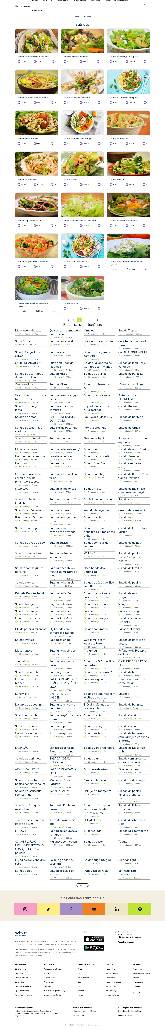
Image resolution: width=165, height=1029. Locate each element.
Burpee (46, 973)
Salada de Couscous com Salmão (28, 792)
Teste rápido (137, 969)
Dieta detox (19, 982)
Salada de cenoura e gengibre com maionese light (99, 531)
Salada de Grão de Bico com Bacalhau (99, 584)
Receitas (77, 16)
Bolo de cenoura (112, 973)
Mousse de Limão (112, 969)
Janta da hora (24, 661)
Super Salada (93, 831)
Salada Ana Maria (61, 618)
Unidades (136, 986)
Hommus (21, 463)
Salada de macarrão (97, 456)
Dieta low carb (20, 969)
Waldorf (89, 553)
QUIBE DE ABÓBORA (28, 363)
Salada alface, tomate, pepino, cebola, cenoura (30, 782)
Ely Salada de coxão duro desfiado (97, 408)
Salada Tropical (128, 330)
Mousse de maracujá (113, 982)
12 (97, 320)
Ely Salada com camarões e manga (62, 630)
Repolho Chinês (59, 791)
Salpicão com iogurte (29, 528)
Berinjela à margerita (97, 791)
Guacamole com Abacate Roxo (94, 641)
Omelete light (24, 384)
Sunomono (57, 463)
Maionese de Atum (96, 769)
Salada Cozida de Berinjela (129, 620)
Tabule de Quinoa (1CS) (99, 417)
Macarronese (23, 650)
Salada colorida (60, 438)
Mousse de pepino (27, 449)
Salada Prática (24, 639)
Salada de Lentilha (27, 672)
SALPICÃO (21, 488)
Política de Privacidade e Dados (84, 1011)
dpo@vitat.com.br (125, 1015)
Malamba (90, 650)
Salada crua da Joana (29, 553)
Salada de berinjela (62, 341)
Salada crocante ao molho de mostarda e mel (63, 571)
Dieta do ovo (20, 973)
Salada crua (126, 499)
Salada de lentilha (130, 568)
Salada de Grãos (129, 427)
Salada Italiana (128, 406)
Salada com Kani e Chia (65, 499)
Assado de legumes (96, 510)
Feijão (80, 973)
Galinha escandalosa (28, 733)
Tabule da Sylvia (94, 438)
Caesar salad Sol (129, 629)
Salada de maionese (63, 488)
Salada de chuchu (95, 517)
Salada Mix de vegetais (133, 831)
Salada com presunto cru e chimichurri (132, 760)
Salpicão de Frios (26, 726)
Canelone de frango (62, 456)
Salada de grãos (25, 417)
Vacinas (136, 977)
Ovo (79, 982)
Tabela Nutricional (86, 964)
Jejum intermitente (22, 990)
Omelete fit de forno (97, 780)
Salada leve (57, 352)
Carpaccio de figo (129, 611)
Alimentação (20, 964)
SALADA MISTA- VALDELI (60, 695)
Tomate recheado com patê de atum (29, 821)
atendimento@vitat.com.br (132, 937)
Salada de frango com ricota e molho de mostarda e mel (98, 809)
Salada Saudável (95, 463)
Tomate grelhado (95, 427)
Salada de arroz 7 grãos (133, 449)
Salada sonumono (96, 629)
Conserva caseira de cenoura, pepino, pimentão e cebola (28, 477)
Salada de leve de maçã (65, 449)
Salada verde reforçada (99, 747)
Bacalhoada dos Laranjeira (94, 569)
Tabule (88, 611)
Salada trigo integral (97, 860)
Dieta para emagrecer (23, 986)
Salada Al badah (26, 715)
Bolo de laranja (111, 986)
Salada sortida (93, 733)
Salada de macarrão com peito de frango (63, 530)
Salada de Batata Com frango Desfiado (133, 476)
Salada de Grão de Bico (30, 542)
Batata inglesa (83, 977)
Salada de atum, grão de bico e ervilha (29, 375)
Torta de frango (111, 990)
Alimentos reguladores (23, 995)
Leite (79, 986)
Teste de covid (138, 982)
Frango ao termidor (27, 618)
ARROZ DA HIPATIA (27, 769)
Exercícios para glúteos (52, 995)
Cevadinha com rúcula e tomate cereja (30, 397)
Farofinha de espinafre (98, 341)
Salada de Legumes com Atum (97, 354)
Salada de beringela (28, 758)
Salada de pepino (129, 582)
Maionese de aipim (130, 384)
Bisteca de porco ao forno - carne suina (62, 749)
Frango (80, 995)
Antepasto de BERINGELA (127, 397)
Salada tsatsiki (59, 510)
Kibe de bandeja (128, 769)
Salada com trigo (95, 474)
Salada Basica (59, 542)
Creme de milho (111, 977)
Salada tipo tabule (96, 604)
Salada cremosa (25, 582)
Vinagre (123, 604)
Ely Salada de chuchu (98, 499)
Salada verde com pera (133, 780)
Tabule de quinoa (95, 679)
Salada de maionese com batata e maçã (131, 490)
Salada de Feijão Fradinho (25, 501)
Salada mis (125, 517)
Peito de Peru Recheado (30, 593)
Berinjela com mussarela (127, 872)
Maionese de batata (28, 330)
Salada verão (92, 449)
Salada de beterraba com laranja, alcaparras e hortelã (133, 736)
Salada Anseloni (129, 456)
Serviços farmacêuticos (141, 973)
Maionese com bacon (63, 841)
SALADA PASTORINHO (132, 352)
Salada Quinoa (59, 672)
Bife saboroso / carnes (29, 517)
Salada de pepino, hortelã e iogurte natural (129, 557)
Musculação (48, 986)
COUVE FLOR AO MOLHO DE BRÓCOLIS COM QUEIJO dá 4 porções (29, 847)
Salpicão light (127, 860)
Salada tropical (59, 726)
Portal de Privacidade (80, 1015)
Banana (81, 990)
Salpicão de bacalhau (63, 427)
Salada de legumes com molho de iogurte (99, 695)
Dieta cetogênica (21, 977)
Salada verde (23, 870)
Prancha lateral (49, 977)
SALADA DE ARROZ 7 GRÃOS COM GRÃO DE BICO (64, 682)
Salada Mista (58, 384)
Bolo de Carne (93, 820)
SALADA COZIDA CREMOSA (60, 760)
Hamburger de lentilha (30, 456)
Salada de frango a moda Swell (27, 807)
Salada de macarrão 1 (98, 672)
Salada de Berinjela (27, 611)
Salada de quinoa (95, 373)
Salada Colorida (128, 715)
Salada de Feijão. (95, 726)
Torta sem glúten (61, 733)
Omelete (90, 330)
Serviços (136, 964)
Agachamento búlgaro (52, 969)
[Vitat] (23, 5)
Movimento (49, 964)
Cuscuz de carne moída (133, 510)
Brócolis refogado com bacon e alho (98, 706)
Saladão (123, 693)
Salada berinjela (25, 604)
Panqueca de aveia (96, 870)
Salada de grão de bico (29, 438)
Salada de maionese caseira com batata (97, 595)
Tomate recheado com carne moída (132, 681)
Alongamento (49, 982)
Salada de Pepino (61, 611)
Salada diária (92, 758)
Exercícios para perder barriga (55, 990)
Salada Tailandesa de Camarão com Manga (98, 364)
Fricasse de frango (112, 995)
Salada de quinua (129, 542)
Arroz (80, 969)
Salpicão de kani (25, 341)
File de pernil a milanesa (31, 629)
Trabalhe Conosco (126, 942)
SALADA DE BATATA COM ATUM (62, 418)
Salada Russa (58, 373)
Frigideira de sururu (62, 604)
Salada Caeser (93, 841)
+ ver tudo (82, 885)
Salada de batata (129, 672)
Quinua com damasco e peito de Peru (65, 332)
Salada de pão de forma (30, 510)
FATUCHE (21, 831)
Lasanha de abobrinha (29, 704)
